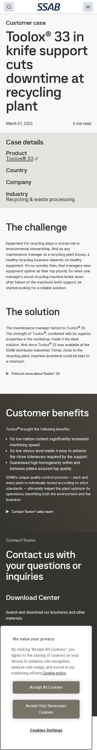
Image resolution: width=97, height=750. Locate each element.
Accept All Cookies (46, 687)
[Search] (9, 7)
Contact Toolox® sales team (32, 511)
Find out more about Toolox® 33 (35, 373)
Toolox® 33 (19, 158)
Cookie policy (54, 673)
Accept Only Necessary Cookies (46, 709)
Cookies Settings (46, 730)
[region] (46, 687)
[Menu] (88, 7)
